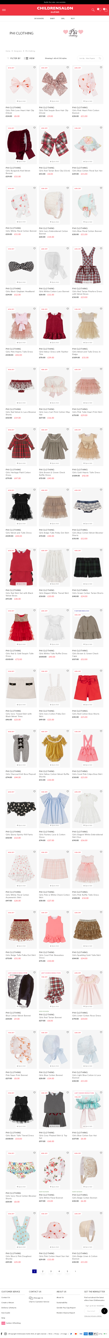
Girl (63, 18)
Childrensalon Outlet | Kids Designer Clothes (55, 9)
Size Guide (5, 1313)
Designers (39, 18)
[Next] (75, 1271)
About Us (60, 1297)
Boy (73, 18)
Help (3, 1318)
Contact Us (5, 1297)
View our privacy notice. (93, 1316)
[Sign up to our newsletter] (104, 1311)
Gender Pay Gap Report (66, 1308)
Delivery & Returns (8, 1308)
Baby (52, 18)
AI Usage (64, 1334)
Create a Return (7, 1302)
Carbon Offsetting (11, 1323)
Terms (50, 1334)
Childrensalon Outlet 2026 (25, 1334)
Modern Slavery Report (66, 1313)
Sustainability (62, 1302)
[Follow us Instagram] (5, 1334)
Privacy (56, 1334)
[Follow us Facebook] (1, 1334)
